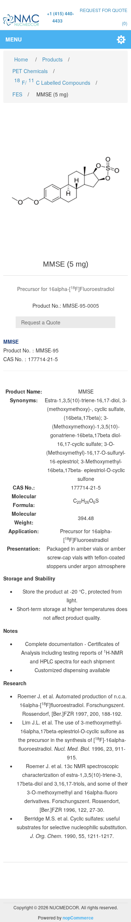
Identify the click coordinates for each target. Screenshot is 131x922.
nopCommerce (78, 917)
